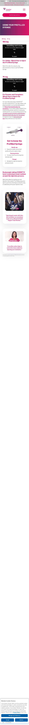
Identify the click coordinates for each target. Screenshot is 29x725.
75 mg (8, 39)
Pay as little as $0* (20, 3)
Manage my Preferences (14, 715)
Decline (21, 720)
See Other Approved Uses (14, 14)
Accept (7, 720)
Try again (14, 56)
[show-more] (27, 3)
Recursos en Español (19, 4)
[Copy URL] (14, 52)
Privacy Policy (16, 712)
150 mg (4, 38)
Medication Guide (9, 4)
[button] (24, 9)
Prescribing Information (9, 3)
